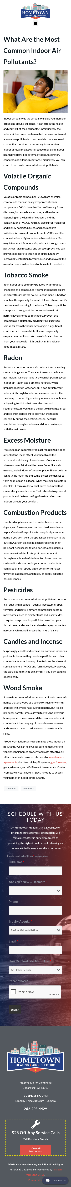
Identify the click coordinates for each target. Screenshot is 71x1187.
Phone (14, 901)
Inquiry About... (20, 921)
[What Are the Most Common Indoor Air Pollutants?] (35, 91)
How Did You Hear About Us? (30, 961)
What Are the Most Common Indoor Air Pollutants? (32, 50)
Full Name (16, 862)
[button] (35, 23)
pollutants (28, 788)
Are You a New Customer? (28, 882)
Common (11, 788)
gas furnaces (58, 762)
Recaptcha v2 (18, 981)
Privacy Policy (35, 1179)
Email (13, 941)
